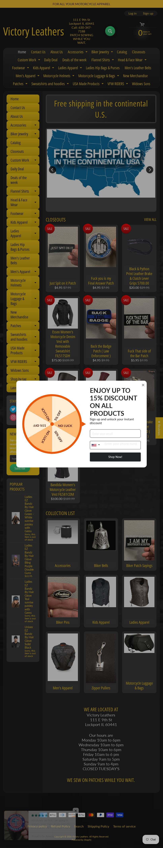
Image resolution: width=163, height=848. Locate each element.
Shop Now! (115, 457)
